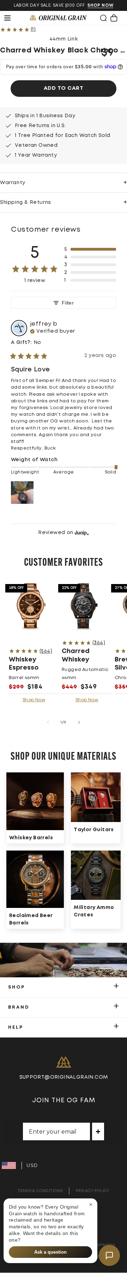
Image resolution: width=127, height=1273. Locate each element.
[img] (52, 330)
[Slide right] (79, 722)
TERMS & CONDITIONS (40, 1191)
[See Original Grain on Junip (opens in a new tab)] (82, 532)
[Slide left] (48, 722)
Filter (68, 303)
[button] (103, 18)
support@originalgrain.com (63, 1077)
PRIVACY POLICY (92, 1191)
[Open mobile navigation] (11, 18)
